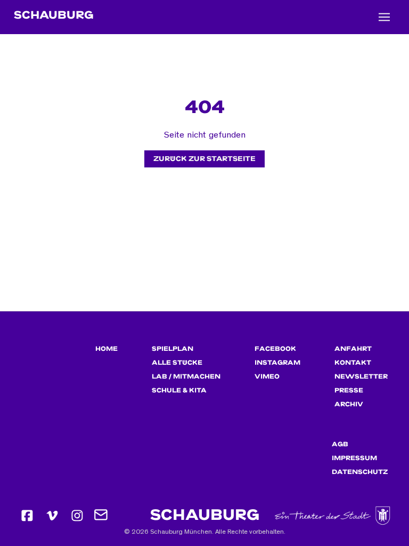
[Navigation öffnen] (384, 17)
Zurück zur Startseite (204, 159)
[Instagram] (77, 516)
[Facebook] (27, 516)
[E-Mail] (102, 516)
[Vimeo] (52, 516)
